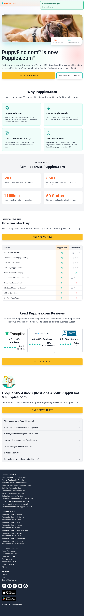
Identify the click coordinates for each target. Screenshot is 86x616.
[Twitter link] (4, 586)
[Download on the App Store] (42, 592)
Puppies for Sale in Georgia (12, 533)
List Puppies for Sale (9, 554)
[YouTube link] (20, 586)
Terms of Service (8, 564)
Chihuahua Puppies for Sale (12, 496)
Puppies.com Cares (9, 562)
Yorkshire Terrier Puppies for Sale (14, 483)
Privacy (4, 567)
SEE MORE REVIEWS (42, 361)
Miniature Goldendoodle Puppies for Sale (17, 499)
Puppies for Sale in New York (13, 544)
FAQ (3, 577)
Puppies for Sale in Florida (12, 514)
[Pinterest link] (25, 586)
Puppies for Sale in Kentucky (12, 541)
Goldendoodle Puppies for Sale (13, 491)
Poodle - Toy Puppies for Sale (13, 480)
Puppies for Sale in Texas (11, 520)
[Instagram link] (9, 586)
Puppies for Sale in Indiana (12, 525)
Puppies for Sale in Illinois (12, 536)
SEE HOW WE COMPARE (69, 75)
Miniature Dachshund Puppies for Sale (16, 485)
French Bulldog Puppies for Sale (14, 477)
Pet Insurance (7, 559)
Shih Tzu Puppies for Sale (11, 488)
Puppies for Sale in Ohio (11, 528)
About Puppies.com (9, 551)
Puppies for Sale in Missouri (12, 522)
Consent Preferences (9, 580)
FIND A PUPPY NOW (28, 75)
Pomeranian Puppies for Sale (13, 493)
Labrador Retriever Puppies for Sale (15, 501)
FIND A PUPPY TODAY (42, 410)
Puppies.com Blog (8, 556)
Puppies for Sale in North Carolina (15, 530)
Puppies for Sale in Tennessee (13, 538)
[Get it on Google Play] (42, 599)
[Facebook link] (15, 586)
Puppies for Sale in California (13, 517)
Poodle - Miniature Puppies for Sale (15, 504)
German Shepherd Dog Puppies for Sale (17, 507)
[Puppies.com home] (9, 3)
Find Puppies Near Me (10, 548)
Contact (5, 574)
